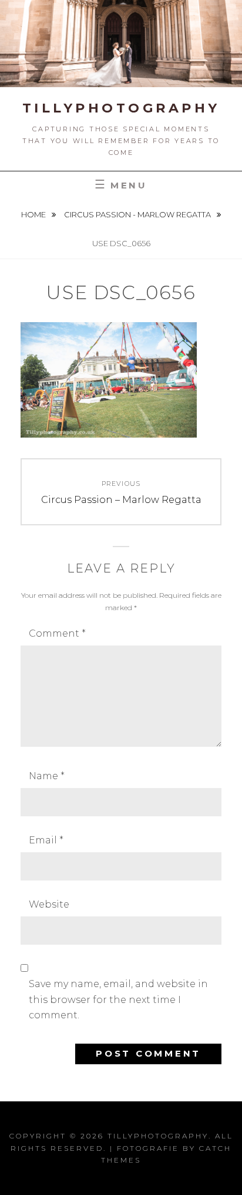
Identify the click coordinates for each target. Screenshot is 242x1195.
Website (49, 904)
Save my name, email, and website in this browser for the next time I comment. (118, 999)
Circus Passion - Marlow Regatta (138, 214)
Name (47, 776)
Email (46, 840)
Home (34, 214)
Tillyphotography (121, 108)
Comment (57, 633)
